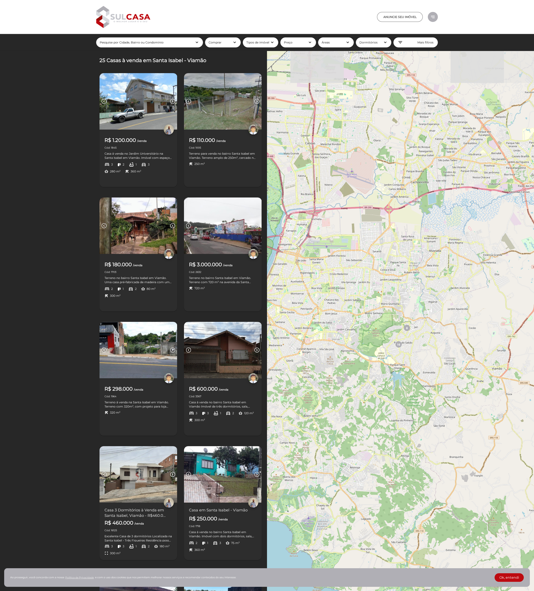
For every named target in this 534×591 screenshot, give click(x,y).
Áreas (336, 42)
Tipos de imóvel (262, 42)
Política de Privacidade (79, 577)
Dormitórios (373, 42)
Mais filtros (415, 42)
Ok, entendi (509, 578)
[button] (407, 328)
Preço (298, 42)
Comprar (223, 42)
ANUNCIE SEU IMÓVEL (400, 17)
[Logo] (123, 17)
